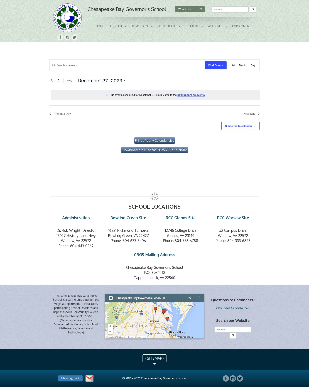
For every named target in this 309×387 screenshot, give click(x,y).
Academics (216, 26)
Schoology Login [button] (70, 378)
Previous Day (62, 114)
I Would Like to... (187, 9)
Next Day (249, 114)
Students (193, 26)
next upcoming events (191, 95)
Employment (241, 26)
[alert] (155, 95)
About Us (117, 26)
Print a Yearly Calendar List (154, 140)
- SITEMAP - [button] (154, 358)
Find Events (215, 65)
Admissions (140, 26)
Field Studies (167, 26)
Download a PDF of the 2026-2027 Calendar (154, 150)
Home (100, 26)
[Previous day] (51, 80)
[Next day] (58, 80)
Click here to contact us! (233, 308)
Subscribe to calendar (238, 126)
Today (69, 80)
